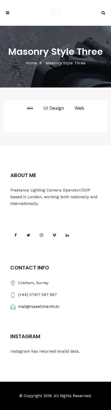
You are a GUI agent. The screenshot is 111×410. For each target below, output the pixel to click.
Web (79, 108)
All (30, 108)
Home (31, 63)
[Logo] (55, 13)
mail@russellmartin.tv (38, 306)
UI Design (53, 108)
